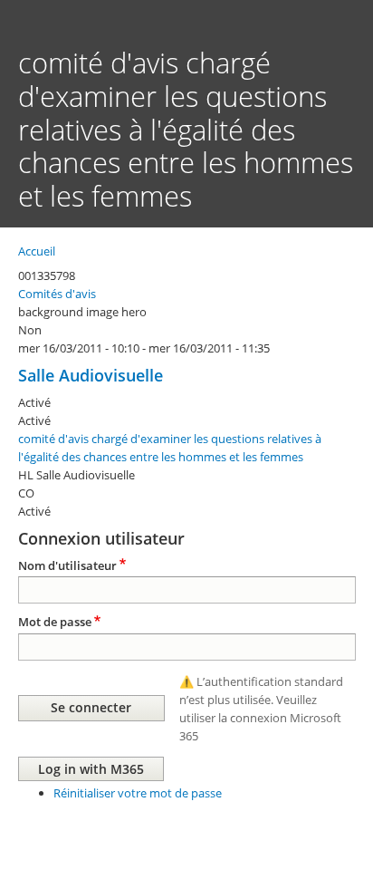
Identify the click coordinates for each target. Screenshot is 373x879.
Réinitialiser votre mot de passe (137, 793)
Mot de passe (54, 621)
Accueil (36, 251)
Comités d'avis (57, 293)
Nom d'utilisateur (67, 565)
